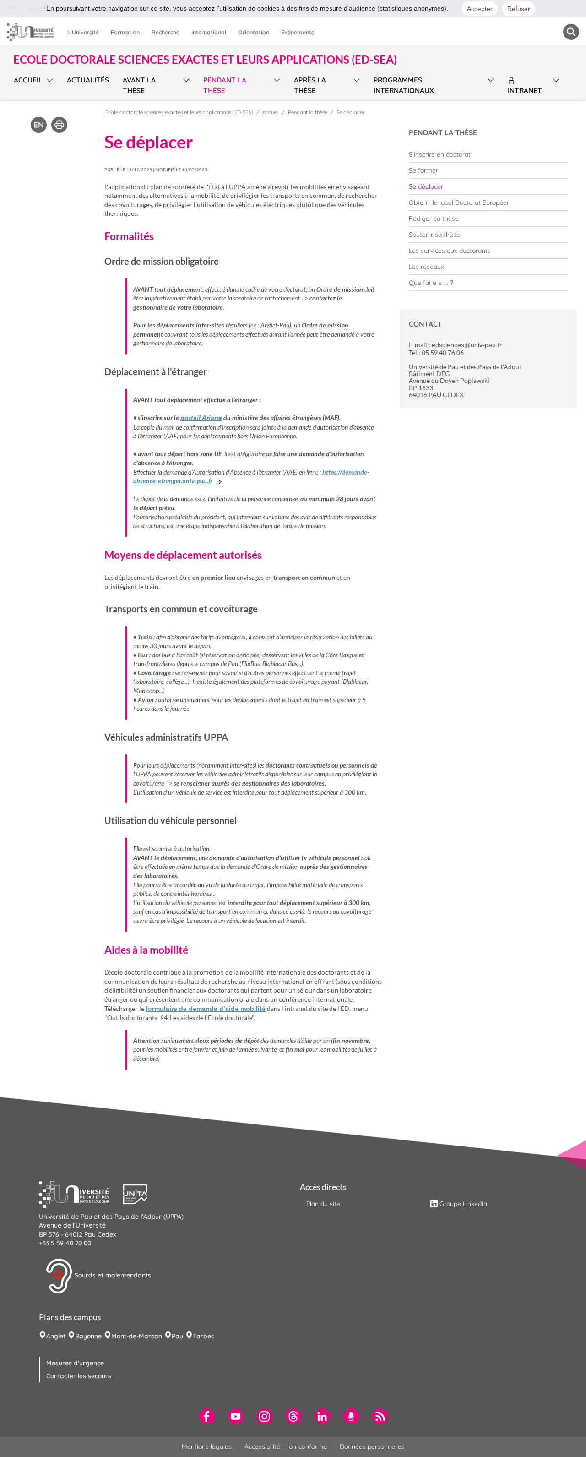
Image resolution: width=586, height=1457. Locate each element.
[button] (81, 1193)
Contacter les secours (78, 1376)
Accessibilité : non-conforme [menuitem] (285, 1446)
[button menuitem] (571, 32)
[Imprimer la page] (59, 124)
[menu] (48, 84)
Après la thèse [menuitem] (310, 85)
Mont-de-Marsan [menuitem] (136, 1336)
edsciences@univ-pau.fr (467, 345)
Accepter (480, 8)
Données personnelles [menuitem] (372, 1446)
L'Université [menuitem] (83, 32)
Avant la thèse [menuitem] (139, 85)
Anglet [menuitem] (55, 1336)
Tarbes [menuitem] (203, 1336)
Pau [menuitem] (177, 1336)
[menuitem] (488, 154)
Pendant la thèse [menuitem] (224, 85)
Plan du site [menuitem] (323, 1204)
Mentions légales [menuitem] (207, 1446)
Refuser (518, 8)
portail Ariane (201, 417)
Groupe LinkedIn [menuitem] (463, 1204)
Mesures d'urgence (75, 1363)
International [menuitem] (208, 32)
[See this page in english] (39, 124)
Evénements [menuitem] (297, 32)
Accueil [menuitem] (28, 80)
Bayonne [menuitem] (88, 1336)
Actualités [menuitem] (88, 80)
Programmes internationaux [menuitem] (404, 85)
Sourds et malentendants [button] (112, 1275)
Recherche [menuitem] (165, 32)
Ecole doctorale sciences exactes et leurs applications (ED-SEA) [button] (205, 59)
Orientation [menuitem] (253, 32)
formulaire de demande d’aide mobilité (206, 1008)
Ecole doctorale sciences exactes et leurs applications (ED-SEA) (179, 112)
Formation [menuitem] (125, 32)
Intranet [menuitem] (525, 90)
